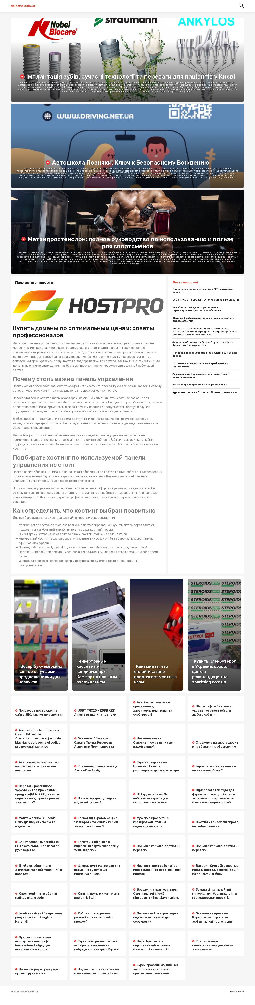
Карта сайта (237, 991)
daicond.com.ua (23, 6)
